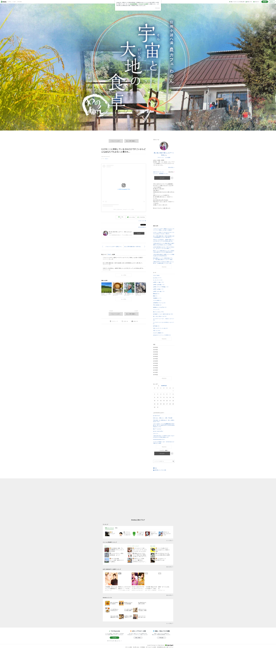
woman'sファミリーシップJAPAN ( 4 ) (162, 335)
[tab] (109, 527)
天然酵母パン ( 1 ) (157, 298)
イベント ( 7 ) (156, 309)
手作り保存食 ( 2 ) (157, 305)
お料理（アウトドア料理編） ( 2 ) (160, 286)
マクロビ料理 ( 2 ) (157, 300)
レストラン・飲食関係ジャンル (160, 173)
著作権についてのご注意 (160, 470)
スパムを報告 (129, 647)
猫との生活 (153, 546)
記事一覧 (126, 321)
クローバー (155, 433)
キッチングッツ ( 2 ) (157, 280)
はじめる (114, 637)
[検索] (173, 461)
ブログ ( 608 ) (156, 275)
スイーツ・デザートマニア (133, 546)
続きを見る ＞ (171, 167)
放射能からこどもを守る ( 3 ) (159, 307)
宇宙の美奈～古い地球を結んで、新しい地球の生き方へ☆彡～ (163, 421)
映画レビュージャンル (109, 527)
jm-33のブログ (156, 415)
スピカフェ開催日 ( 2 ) (158, 332)
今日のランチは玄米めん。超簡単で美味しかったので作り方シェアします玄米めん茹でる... (163, 240)
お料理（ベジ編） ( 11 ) (158, 282)
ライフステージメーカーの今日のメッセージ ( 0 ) (163, 323)
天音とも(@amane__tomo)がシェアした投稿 (123, 209)
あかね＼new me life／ (158, 431)
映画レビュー (107, 546)
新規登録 (265, 1)
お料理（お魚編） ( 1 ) (158, 289)
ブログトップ (115, 321)
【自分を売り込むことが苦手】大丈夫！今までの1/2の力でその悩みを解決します (163, 436)
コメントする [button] (132, 217)
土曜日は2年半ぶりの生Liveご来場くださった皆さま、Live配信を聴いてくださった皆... (163, 262)
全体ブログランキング (158, 172)
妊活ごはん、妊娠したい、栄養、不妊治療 (162, 418)
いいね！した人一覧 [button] (142, 220)
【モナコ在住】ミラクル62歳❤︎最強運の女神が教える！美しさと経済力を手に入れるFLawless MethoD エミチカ (164, 425)
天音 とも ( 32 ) (156, 330)
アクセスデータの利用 (151, 647)
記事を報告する (143, 227)
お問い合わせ (136, 647)
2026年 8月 (164, 385)
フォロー (139, 233)
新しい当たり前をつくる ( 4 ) (159, 316)
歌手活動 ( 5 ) (156, 326)
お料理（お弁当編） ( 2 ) (158, 284)
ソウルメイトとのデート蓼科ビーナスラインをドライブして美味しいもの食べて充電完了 (117, 141)
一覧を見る (163, 266)
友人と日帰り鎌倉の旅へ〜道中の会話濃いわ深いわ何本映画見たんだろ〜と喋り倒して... (132, 141)
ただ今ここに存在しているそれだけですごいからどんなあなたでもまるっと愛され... (163, 233)
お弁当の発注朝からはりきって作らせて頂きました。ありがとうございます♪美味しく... (163, 247)
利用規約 (143, 647)
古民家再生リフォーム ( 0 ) (159, 302)
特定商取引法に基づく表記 (163, 647)
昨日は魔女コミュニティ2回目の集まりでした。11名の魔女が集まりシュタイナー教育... (163, 258)
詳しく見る (138, 637)
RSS (156, 468)
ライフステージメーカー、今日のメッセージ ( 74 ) (163, 319)
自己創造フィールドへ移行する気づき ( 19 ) (163, 314)
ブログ (106, 158)
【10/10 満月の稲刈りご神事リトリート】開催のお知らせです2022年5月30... (163, 255)
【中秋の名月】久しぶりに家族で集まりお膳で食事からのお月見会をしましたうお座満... (163, 244)
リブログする (142, 217)
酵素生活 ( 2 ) (156, 293)
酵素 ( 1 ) (155, 296)
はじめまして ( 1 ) (157, 277)
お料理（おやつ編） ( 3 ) (158, 291)
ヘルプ (172, 647)
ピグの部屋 (167, 157)
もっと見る (123, 275)
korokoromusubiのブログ (159, 439)
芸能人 (116, 527)
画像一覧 (136, 321)
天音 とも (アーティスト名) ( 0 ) (160, 328)
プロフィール (161, 157)
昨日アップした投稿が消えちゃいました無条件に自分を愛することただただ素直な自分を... (163, 251)
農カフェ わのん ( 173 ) (158, 311)
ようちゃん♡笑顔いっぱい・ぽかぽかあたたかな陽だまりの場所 (163, 442)
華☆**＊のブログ (157, 429)
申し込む (161, 637)
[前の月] (158, 386)
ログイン (272, 1)
